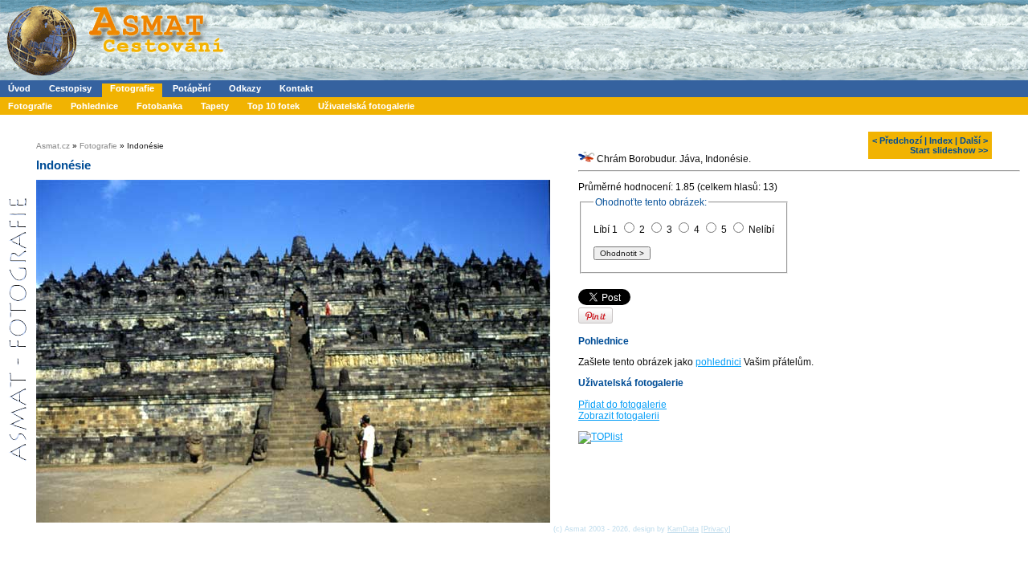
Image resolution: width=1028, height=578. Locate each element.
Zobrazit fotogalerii (618, 415)
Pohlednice (94, 106)
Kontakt (296, 88)
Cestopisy (70, 88)
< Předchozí (897, 140)
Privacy (716, 529)
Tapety (215, 106)
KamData (683, 529)
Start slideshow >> (949, 150)
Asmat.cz (53, 145)
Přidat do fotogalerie (622, 404)
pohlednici (718, 362)
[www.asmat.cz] (114, 77)
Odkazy (245, 88)
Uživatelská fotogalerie (366, 106)
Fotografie (132, 88)
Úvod (19, 88)
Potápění (191, 88)
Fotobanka (159, 106)
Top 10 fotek (273, 106)
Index (941, 140)
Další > (974, 140)
